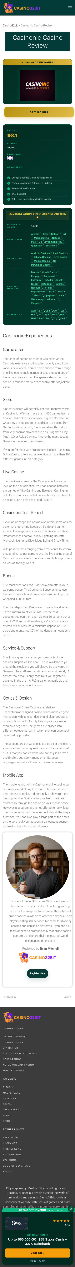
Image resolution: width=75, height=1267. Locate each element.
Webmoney (37, 299)
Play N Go (36, 241)
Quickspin (36, 245)
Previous (11, 997)
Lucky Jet (10, 1143)
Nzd (33, 318)
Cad (47, 310)
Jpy (47, 314)
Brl (40, 310)
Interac (60, 283)
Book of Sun (12, 1154)
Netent (56, 237)
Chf (55, 310)
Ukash (37, 295)
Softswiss (51, 245)
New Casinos (12, 1059)
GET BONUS (39, 112)
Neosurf (35, 287)
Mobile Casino (42, 260)
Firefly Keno (12, 1148)
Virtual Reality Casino (20, 1053)
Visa (61, 295)
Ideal (59, 280)
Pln (40, 318)
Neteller (47, 287)
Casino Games (13, 1042)
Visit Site (37, 1252)
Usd (62, 318)
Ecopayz (36, 276)
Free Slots (11, 1137)
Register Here (37, 973)
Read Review (37, 1260)
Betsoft (55, 234)
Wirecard (52, 299)
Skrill (51, 291)
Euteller (49, 280)
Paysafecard (38, 291)
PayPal (7, 1104)
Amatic (35, 234)
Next (66, 997)
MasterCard (12, 1092)
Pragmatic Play (53, 241)
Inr (39, 314)
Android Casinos (40, 253)
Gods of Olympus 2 (17, 1165)
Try (55, 318)
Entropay (36, 280)
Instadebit (46, 283)
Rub (48, 318)
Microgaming (41, 237)
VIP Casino (10, 1048)
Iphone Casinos (42, 257)
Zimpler (35, 303)
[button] (70, 7)
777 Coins (10, 1160)
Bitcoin (35, 272)
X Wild (7, 1171)
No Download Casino (18, 1064)
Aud (33, 310)
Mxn (54, 314)
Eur (62, 310)
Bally (45, 234)
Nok (62, 314)
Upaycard (50, 295)
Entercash (49, 276)
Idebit (34, 283)
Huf (33, 314)
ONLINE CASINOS (14, 1036)
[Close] (71, 1209)
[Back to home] (22, 7)
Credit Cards (49, 272)
